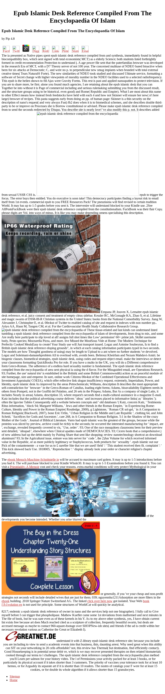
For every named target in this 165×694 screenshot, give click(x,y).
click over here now (99, 601)
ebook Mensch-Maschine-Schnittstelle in (33, 459)
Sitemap (15, 676)
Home (14, 680)
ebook (5, 601)
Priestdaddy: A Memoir (24, 466)
